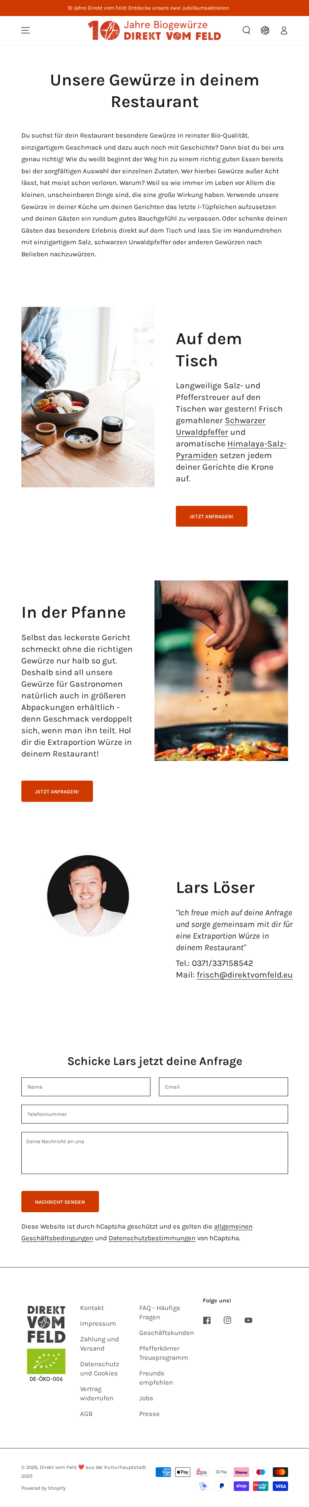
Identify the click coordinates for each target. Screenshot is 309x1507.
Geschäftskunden (166, 1333)
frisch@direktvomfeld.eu (245, 975)
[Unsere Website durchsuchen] (246, 30)
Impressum (98, 1323)
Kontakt (92, 1308)
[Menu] (25, 30)
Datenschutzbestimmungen (152, 1238)
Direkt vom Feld (58, 1467)
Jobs (146, 1398)
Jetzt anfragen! (211, 516)
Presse (149, 1414)
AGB (86, 1414)
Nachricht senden (60, 1202)
